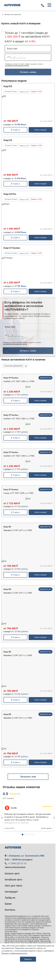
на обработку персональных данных (17, 65)
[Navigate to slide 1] (22, 834)
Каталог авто (12, 873)
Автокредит (11, 891)
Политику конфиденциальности (14, 953)
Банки (8, 903)
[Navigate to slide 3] (28, 834)
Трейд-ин (10, 897)
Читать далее (46, 828)
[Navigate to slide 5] (33, 834)
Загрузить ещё (28, 776)
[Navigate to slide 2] (25, 834)
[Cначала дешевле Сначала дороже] (15, 365)
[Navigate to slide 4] (31, 834)
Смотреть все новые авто (12, 14)
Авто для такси (13, 885)
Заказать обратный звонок (15, 867)
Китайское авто (13, 879)
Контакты (10, 909)
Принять (28, 959)
